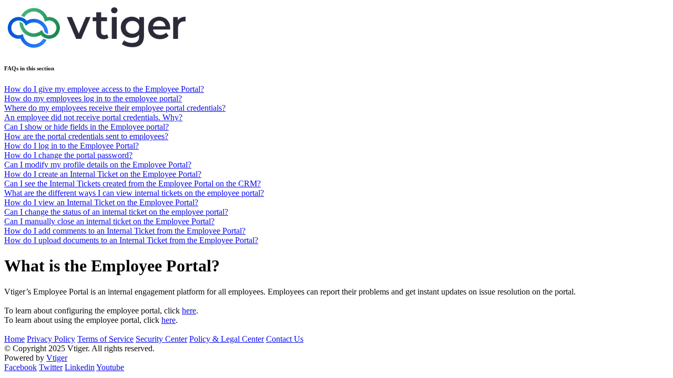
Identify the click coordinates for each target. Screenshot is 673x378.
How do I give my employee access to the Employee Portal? (104, 89)
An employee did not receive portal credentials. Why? (93, 117)
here (189, 310)
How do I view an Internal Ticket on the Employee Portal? (101, 202)
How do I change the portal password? (68, 155)
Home (14, 338)
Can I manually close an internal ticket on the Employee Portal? (109, 221)
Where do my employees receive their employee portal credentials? (115, 107)
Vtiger (56, 357)
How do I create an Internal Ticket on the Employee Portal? (102, 174)
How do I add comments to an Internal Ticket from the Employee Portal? (125, 230)
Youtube (110, 367)
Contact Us (284, 338)
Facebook (20, 367)
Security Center (161, 338)
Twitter (51, 367)
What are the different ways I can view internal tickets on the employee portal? (134, 192)
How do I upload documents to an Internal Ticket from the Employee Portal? (131, 240)
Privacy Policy (51, 338)
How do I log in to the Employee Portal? (71, 145)
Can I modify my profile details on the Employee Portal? (97, 164)
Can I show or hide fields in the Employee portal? (86, 126)
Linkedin (80, 367)
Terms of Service (105, 338)
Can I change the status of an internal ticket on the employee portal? (116, 211)
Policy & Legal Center (226, 338)
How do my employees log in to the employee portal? (93, 98)
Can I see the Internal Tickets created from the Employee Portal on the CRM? (132, 183)
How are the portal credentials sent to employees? (86, 136)
